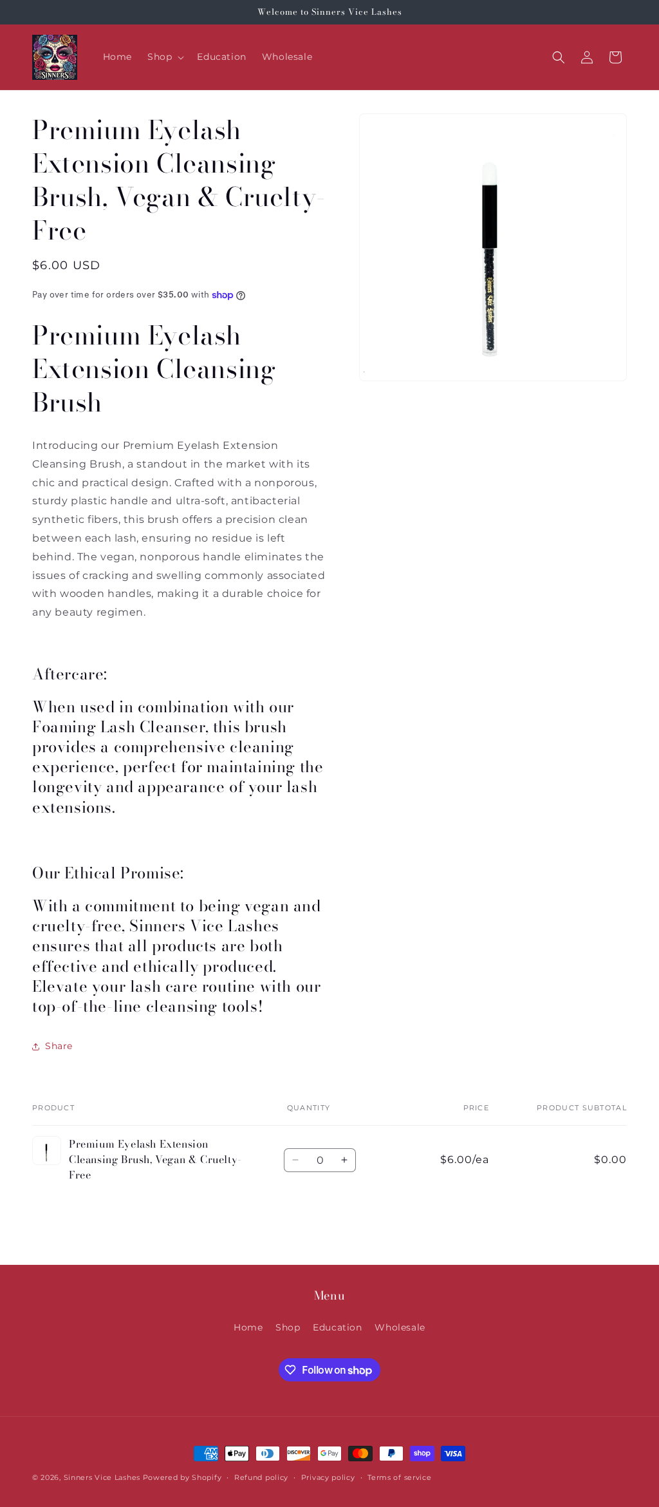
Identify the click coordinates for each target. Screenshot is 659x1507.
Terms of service (399, 1477)
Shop (287, 1327)
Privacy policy (328, 1477)
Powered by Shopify (182, 1477)
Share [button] (59, 1046)
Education (337, 1327)
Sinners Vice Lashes (102, 1477)
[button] (164, 56)
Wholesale (400, 1327)
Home (248, 1327)
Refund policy (261, 1477)
